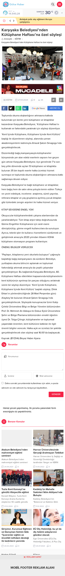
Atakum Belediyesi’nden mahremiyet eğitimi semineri (15, 452)
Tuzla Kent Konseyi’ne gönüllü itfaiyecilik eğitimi (15, 491)
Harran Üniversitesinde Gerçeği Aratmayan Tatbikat (48, 451)
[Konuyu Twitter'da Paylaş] (11, 108)
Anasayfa (8, 39)
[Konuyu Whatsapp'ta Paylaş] (18, 108)
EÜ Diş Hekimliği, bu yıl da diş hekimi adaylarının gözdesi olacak (47, 531)
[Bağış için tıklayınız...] (32, 92)
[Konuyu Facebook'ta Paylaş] (5, 108)
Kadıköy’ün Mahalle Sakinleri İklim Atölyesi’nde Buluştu (47, 492)
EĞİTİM (18, 39)
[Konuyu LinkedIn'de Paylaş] (25, 108)
